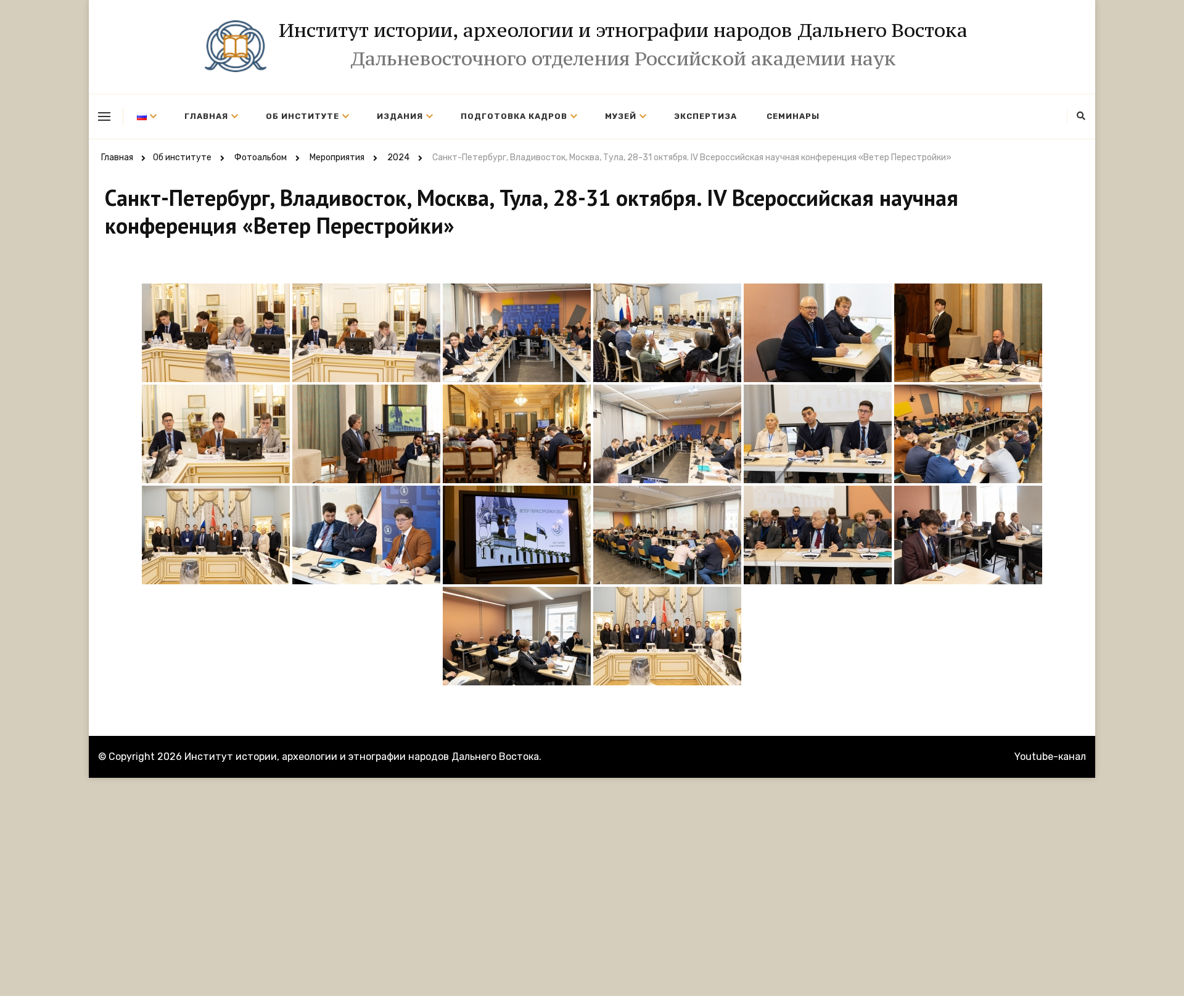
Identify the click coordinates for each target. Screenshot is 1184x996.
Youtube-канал (1050, 756)
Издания (400, 116)
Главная (206, 116)
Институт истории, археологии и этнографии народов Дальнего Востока (623, 30)
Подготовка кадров (514, 116)
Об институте (302, 116)
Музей (620, 116)
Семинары (793, 116)
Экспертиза (705, 116)
